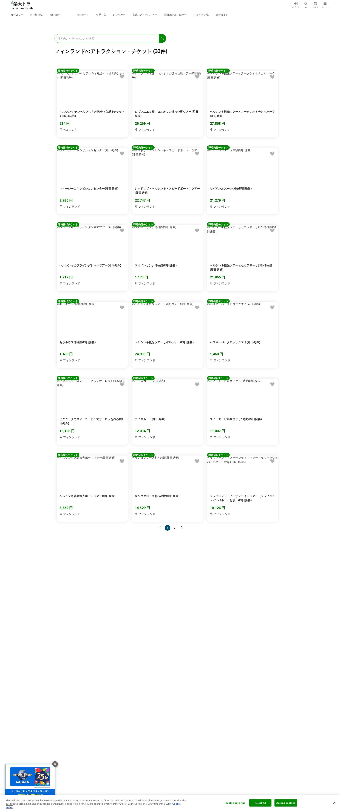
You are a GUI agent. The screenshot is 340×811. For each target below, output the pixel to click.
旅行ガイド (222, 14)
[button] (161, 527)
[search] (162, 38)
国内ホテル (82, 14)
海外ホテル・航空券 (175, 14)
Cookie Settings (235, 802)
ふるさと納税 (201, 14)
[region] (170, 803)
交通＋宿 (101, 14)
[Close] (334, 803)
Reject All (260, 802)
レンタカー (119, 14)
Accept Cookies (285, 802)
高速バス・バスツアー (144, 14)
